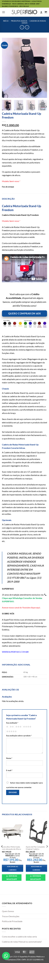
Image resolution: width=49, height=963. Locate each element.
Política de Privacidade (12, 921)
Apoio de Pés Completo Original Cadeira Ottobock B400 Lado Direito (35, 850)
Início (5, 21)
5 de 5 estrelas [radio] (11, 731)
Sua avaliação (12, 723)
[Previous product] (27, 27)
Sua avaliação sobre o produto (19, 735)
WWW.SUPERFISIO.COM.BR (15, 652)
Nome (9, 758)
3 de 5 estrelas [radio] (18, 726)
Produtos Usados (19, 21)
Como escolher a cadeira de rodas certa (19, 936)
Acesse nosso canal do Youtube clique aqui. (21, 607)
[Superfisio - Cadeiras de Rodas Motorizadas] (24, 12)
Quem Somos (8, 911)
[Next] (43, 68)
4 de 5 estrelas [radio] (26, 726)
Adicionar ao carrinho (12, 868)
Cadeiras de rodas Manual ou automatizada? (22, 941)
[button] (3, 12)
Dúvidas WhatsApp (11, 877)
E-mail (9, 770)
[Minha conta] (41, 12)
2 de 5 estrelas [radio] (11, 726)
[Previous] (6, 68)
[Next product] (22, 27)
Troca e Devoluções (10, 916)
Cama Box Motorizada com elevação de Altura (11, 848)
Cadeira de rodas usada (34, 22)
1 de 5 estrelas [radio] (6, 726)
